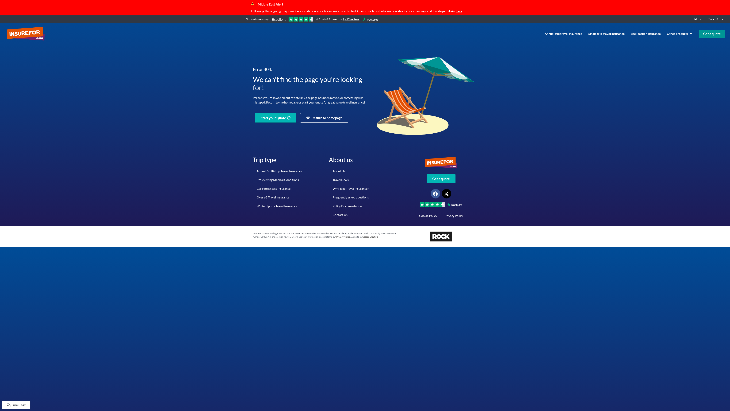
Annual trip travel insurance (563, 33)
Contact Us (340, 215)
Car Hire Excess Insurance (273, 188)
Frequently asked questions (351, 197)
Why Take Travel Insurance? (351, 188)
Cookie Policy (428, 215)
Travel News (341, 180)
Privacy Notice (343, 236)
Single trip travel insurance (606, 33)
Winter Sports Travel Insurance (277, 206)
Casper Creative (370, 236)
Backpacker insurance (646, 33)
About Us (339, 171)
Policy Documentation (347, 206)
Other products (677, 33)
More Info (714, 19)
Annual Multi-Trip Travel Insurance (279, 171)
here (459, 11)
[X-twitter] (446, 193)
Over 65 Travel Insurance (273, 197)
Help (695, 19)
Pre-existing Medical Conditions (278, 180)
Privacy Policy (454, 215)
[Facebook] (435, 193)
